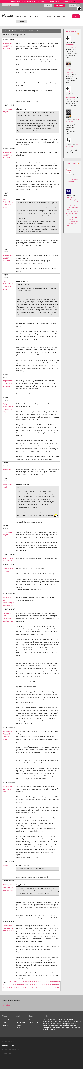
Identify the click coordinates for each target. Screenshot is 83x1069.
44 (32, 984)
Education (5, 1025)
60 (7, 987)
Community (56, 16)
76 (40, 987)
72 (32, 987)
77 (42, 987)
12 (24, 982)
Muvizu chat (71, 163)
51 (47, 984)
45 (34, 984)
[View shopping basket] (79, 8)
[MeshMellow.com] (8, 1046)
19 (38, 982)
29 (59, 982)
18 (36, 982)
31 (5, 984)
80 (49, 987)
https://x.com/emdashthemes (72, 218)
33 (9, 984)
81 (51, 987)
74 (36, 987)
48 (40, 984)
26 (53, 982)
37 (18, 984)
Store (42, 16)
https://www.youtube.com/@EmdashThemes (72, 223)
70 (28, 987)
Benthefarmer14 (70, 44)
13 (26, 982)
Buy (76, 16)
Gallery (48, 16)
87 (5, 990)
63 (14, 987)
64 (16, 987)
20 (40, 982)
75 (38, 987)
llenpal (67, 94)
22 (44, 982)
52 (49, 984)
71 (30, 987)
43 (30, 984)
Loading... (7, 1005)
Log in (48, 5)
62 (11, 987)
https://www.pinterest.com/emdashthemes (72, 202)
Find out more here (67, 1)
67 (22, 987)
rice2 (77, 144)
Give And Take (71, 97)
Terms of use (33, 1022)
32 (7, 984)
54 (53, 984)
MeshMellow (6, 1020)
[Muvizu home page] (7, 15)
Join (59, 5)
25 (51, 982)
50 (44, 984)
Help (68, 16)
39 (22, 984)
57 (59, 984)
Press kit (18, 1020)
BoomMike (68, 69)
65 (18, 987)
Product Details (34, 16)
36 (16, 984)
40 (24, 984)
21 (42, 982)
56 (57, 984)
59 (5, 987)
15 (30, 982)
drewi (77, 119)
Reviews (18, 1028)
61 (9, 987)
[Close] (75, 1)
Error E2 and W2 (71, 47)
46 (36, 984)
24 (48, 982)
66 (20, 987)
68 (24, 987)
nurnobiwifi (69, 176)
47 (38, 984)
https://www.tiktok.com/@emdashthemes (72, 213)
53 (51, 984)
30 (3, 984)
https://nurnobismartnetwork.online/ (72, 180)
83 (55, 987)
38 (20, 984)
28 (57, 982)
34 (11, 984)
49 (42, 984)
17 (34, 982)
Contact (4, 1022)
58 (3, 987)
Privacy (31, 1020)
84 (57, 987)
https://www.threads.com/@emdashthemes (72, 208)
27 (55, 982)
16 (32, 982)
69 (26, 987)
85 (59, 987)
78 (44, 987)
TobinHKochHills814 (71, 197)
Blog (63, 16)
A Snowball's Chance (70, 73)
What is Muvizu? (21, 16)
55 (55, 984)
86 (3, 990)
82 (53, 987)
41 (26, 984)
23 (46, 982)
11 (22, 982)
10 (20, 982)
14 (28, 982)
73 (34, 987)
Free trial (21, 22)
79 (47, 987)
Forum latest (71, 31)
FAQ (37, 31)
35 (14, 984)
